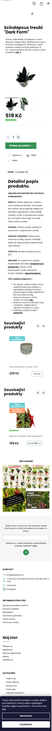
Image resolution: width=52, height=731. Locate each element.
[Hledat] (34, 3)
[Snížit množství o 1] (8, 137)
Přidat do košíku (19, 145)
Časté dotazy (9, 619)
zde (4, 709)
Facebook (11, 585)
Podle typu (11, 689)
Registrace (8, 649)
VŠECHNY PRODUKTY (15, 693)
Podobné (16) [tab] (21, 172)
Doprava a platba (11, 608)
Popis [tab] (10, 172)
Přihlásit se (27, 552)
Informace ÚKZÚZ (11, 622)
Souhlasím (26, 724)
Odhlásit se (8, 660)
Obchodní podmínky (12, 615)
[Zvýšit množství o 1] (18, 137)
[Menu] (48, 3)
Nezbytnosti (11, 685)
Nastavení (26, 715)
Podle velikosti (12, 682)
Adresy (6, 656)
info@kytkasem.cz (15, 575)
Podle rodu (11, 678)
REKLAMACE (8, 612)
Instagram (11, 589)
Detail (37, 374)
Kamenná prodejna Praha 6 (15, 605)
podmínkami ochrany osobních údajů (30, 544)
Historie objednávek (12, 653)
